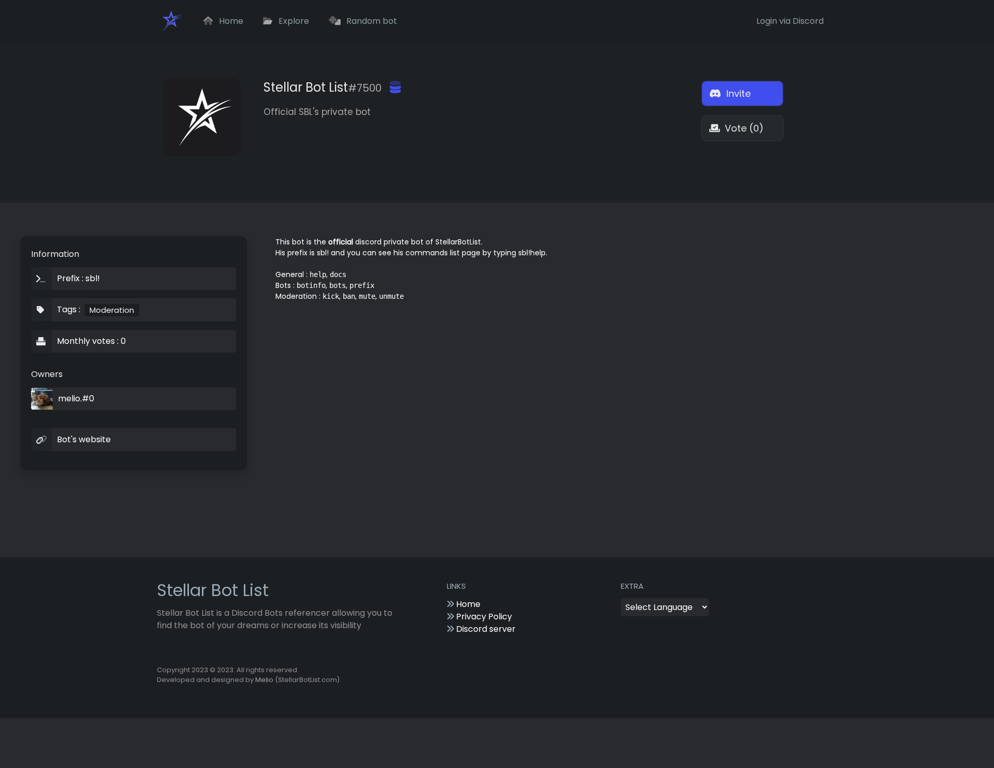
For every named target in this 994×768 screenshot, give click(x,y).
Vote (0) (743, 128)
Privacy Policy (483, 616)
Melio (264, 679)
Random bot (370, 21)
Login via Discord (790, 21)
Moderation (112, 310)
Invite (737, 93)
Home (230, 21)
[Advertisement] (578, 346)
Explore (292, 21)
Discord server (485, 629)
